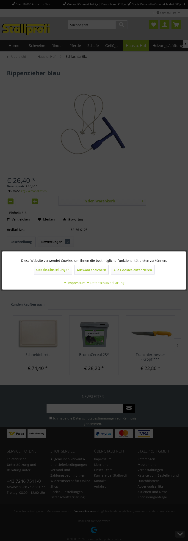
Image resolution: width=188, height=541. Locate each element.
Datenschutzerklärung (106, 283)
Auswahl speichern (91, 270)
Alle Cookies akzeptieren (132, 270)
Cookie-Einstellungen (52, 270)
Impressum (76, 283)
